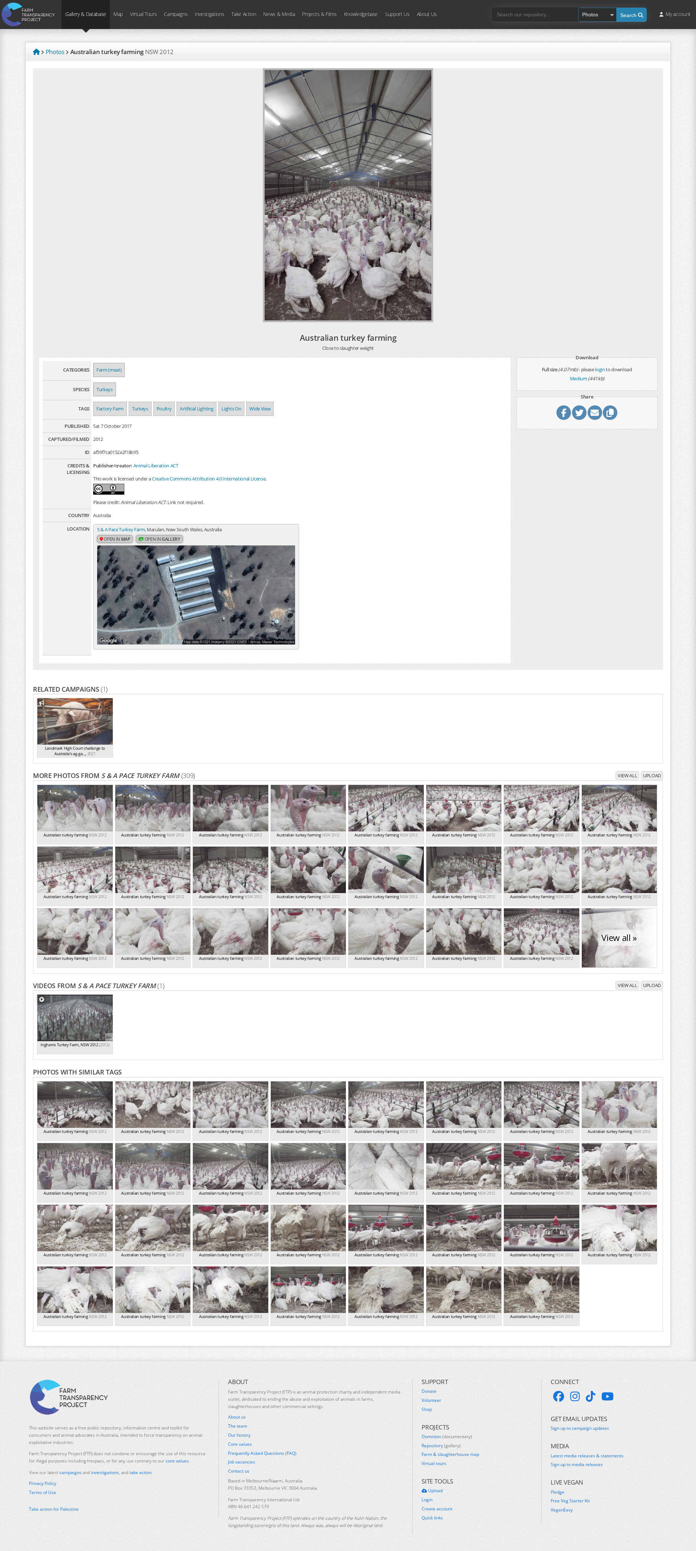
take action (140, 1472)
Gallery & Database (85, 14)
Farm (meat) (108, 370)
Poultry (164, 408)
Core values (240, 1444)
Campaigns (175, 14)
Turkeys (104, 389)
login (600, 369)
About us (237, 1417)
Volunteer (431, 1400)
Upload (652, 775)
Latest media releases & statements (587, 1456)
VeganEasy (562, 1510)
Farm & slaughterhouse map (450, 1454)
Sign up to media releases (577, 1465)
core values (177, 1461)
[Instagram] (575, 1396)
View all (627, 775)
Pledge (557, 1492)
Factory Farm (110, 408)
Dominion (447, 1437)
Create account (437, 1509)
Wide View (259, 408)
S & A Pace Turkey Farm (121, 529)
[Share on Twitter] (579, 412)
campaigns (70, 1472)
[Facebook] (559, 1396)
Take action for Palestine (54, 1509)
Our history (239, 1435)
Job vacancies (241, 1462)
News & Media (279, 14)
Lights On (231, 408)
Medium (578, 378)
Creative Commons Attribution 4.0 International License (208, 478)
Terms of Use (42, 1492)
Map (118, 14)
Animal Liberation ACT (155, 465)
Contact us (238, 1471)
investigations (105, 1472)
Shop (427, 1409)
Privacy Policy (42, 1483)
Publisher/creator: (112, 465)
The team (237, 1426)
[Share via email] (595, 412)
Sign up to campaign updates (580, 1428)
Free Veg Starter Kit (570, 1501)
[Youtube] (607, 1396)
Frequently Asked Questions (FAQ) (262, 1453)
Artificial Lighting (196, 408)
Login (427, 1500)
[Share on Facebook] (563, 412)
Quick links (432, 1518)
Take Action (243, 14)
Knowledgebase (361, 14)
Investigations (209, 14)
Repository (441, 1446)
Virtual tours (434, 1463)
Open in (116, 539)
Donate (429, 1391)
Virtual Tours (143, 14)
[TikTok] (590, 1396)
